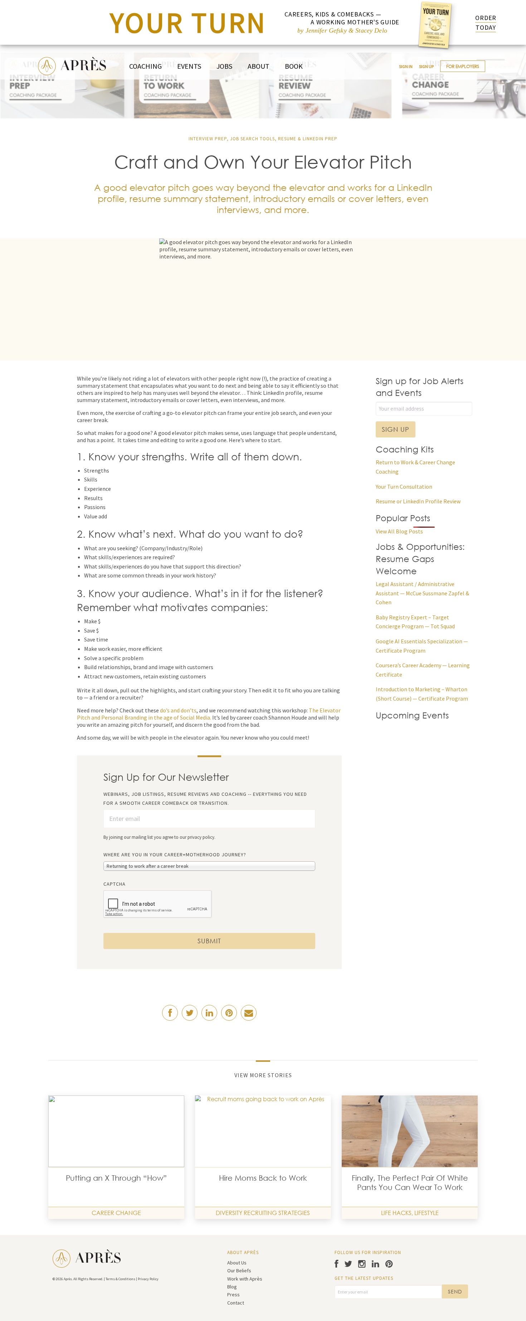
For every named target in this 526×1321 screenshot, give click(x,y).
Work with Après (244, 1279)
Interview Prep (208, 139)
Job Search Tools (252, 139)
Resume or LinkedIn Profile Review (418, 501)
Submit (209, 941)
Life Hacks (396, 1212)
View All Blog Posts (399, 531)
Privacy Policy (148, 1279)
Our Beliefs (239, 1270)
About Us (237, 1262)
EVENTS (189, 66)
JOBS (224, 66)
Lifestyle (426, 1212)
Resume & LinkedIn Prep (307, 139)
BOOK (294, 66)
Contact (235, 1303)
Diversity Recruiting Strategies (263, 1212)
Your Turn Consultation (404, 486)
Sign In (406, 66)
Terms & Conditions (120, 1279)
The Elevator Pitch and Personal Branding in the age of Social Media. (209, 714)
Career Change (116, 1212)
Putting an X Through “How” (116, 1178)
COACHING (145, 66)
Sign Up (426, 66)
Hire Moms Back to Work (263, 1178)
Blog (232, 1286)
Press (233, 1294)
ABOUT (258, 66)
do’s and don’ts (178, 710)
